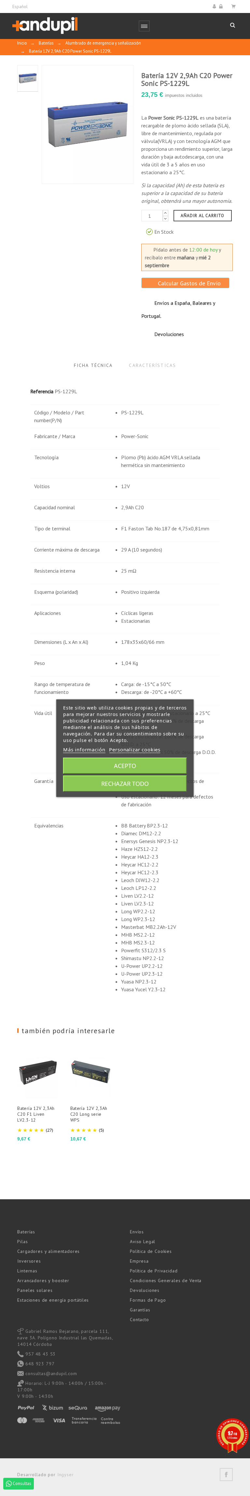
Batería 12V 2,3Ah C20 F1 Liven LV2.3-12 (35, 1114)
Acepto (125, 766)
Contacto (139, 1319)
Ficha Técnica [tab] (93, 365)
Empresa (139, 1261)
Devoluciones (145, 1290)
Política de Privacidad (153, 1271)
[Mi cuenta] (215, 6)
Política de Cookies (151, 1251)
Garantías (140, 1310)
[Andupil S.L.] (44, 26)
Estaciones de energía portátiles (53, 1300)
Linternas (27, 1271)
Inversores (29, 1261)
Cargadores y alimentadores (48, 1251)
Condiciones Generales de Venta (165, 1280)
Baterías (26, 1232)
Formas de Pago (148, 1300)
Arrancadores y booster (43, 1280)
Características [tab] (152, 365)
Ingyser (65, 1474)
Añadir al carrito (203, 215)
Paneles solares (35, 1290)
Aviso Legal (142, 1241)
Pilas (22, 1241)
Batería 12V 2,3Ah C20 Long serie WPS (88, 1114)
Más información (84, 749)
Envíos (137, 1232)
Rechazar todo (125, 783)
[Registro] (222, 6)
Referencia (41, 391)
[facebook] (226, 1474)
